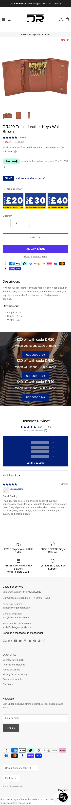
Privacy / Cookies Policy (15, 674)
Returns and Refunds (14, 664)
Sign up (11, 728)
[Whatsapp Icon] (44, 641)
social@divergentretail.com (17, 627)
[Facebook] (15, 641)
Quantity (7, 215)
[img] (10, 484)
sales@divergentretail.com (16, 607)
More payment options (35, 256)
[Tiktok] (39, 641)
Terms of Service (11, 669)
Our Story (8, 684)
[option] (35, 72)
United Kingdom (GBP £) (18, 768)
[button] (10, 137)
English (9, 778)
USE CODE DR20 (35, 354)
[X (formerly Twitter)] (7, 641)
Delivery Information (13, 659)
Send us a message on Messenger (23, 632)
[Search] (11, 19)
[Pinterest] (34, 641)
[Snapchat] (30, 641)
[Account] (60, 19)
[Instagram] (25, 641)
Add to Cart (35, 237)
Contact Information (13, 679)
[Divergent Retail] (35, 19)
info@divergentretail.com (16, 617)
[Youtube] (20, 641)
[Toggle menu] (3, 19)
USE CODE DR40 (35, 397)
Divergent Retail (15, 786)
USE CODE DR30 (35, 376)
